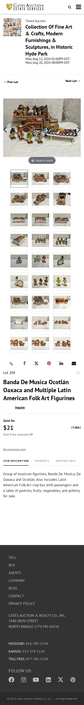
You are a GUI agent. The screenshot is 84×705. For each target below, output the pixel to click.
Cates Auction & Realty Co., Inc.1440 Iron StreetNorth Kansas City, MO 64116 (37, 621)
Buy (12, 565)
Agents (15, 572)
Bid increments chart (14, 449)
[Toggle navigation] (78, 7)
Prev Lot (12, 82)
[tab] (16, 462)
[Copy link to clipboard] (11, 363)
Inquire (20, 407)
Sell (12, 557)
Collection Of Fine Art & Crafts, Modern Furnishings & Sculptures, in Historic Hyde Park (48, 40)
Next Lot (71, 81)
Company (17, 580)
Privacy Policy (22, 603)
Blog (13, 588)
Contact (16, 596)
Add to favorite (78, 373)
